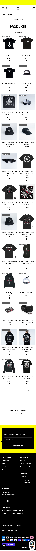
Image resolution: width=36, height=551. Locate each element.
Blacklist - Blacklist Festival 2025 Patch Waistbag (26, 321)
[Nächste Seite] (28, 390)
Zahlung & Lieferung (25, 463)
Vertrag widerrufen (27, 481)
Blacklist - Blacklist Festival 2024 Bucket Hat (9, 143)
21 (24, 390)
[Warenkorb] (33, 8)
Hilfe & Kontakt (24, 460)
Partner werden (6, 470)
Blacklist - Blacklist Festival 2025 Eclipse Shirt (9, 262)
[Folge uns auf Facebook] (4, 501)
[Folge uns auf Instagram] (8, 501)
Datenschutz (23, 473)
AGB (21, 470)
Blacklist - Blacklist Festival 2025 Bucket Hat (9, 233)
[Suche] (6, 8)
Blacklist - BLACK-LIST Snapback (26, 84)
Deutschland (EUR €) (8, 525)
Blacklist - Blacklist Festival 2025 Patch (9, 321)
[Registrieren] (28, 518)
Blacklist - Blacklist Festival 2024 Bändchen (26, 113)
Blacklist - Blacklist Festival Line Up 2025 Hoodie (9, 377)
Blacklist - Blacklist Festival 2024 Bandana (9, 113)
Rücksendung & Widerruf (27, 466)
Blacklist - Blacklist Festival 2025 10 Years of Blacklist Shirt (26, 173)
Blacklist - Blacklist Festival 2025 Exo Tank (26, 262)
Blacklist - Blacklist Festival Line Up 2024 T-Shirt (26, 348)
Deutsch (19, 525)
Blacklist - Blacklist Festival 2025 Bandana (26, 203)
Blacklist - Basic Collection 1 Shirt (9, 84)
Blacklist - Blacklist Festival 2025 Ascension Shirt (9, 203)
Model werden (6, 466)
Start (3, 14)
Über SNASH (5, 460)
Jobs (3, 463)
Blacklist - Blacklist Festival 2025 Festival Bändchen (26, 292)
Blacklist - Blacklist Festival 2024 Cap (26, 143)
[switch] (32, 548)
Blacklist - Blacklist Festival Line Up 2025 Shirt (26, 377)
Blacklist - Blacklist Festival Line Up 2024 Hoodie (9, 348)
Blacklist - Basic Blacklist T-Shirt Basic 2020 (26, 55)
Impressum (23, 476)
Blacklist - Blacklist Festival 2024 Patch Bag (9, 172)
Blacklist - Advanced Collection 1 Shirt (9, 55)
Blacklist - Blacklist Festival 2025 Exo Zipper (9, 292)
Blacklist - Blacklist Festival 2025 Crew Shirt (26, 233)
